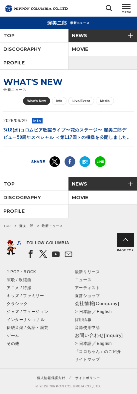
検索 (109, 9)
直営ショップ (87, 295)
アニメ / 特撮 (19, 287)
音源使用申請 (87, 327)
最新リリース (87, 272)
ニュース (83, 279)
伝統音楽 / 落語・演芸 (27, 327)
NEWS (79, 36)
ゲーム (13, 335)
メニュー (126, 9)
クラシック (17, 303)
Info (59, 101)
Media (105, 101)
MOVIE (80, 49)
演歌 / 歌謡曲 (19, 279)
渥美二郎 (26, 226)
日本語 (85, 311)
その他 (13, 343)
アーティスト (87, 287)
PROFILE (14, 63)
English (104, 311)
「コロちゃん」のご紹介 (98, 351)
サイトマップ (87, 359)
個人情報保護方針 (51, 378)
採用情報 (83, 319)
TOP (9, 36)
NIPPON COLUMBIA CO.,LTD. (36, 8)
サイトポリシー (87, 378)
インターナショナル (26, 319)
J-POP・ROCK (21, 272)
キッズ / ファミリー (25, 295)
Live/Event (81, 101)
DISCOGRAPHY (22, 49)
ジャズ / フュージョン (27, 311)
